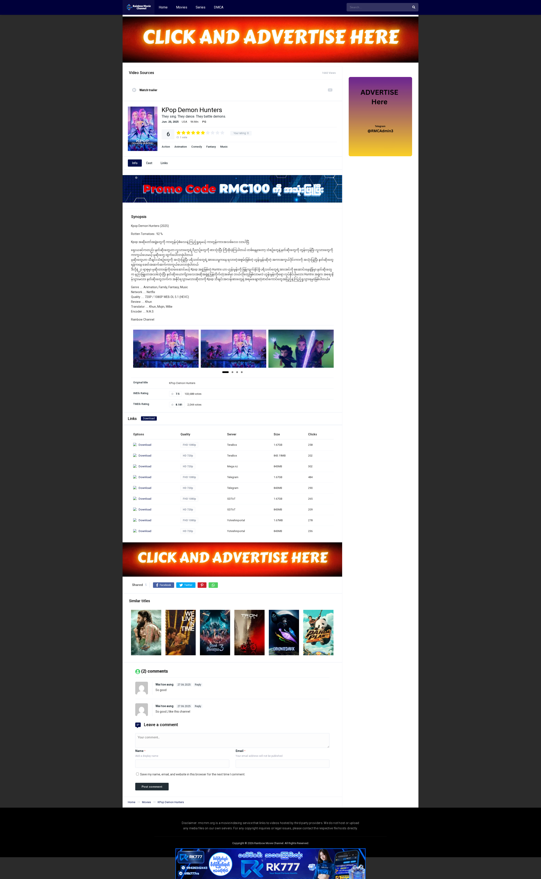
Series (200, 7)
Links (164, 163)
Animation (180, 146)
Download (149, 418)
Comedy (196, 146)
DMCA (218, 7)
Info (135, 163)
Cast (149, 163)
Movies (181, 7)
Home (163, 7)
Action (166, 146)
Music (224, 146)
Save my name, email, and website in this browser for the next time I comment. (192, 774)
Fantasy (211, 146)
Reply (198, 684)
